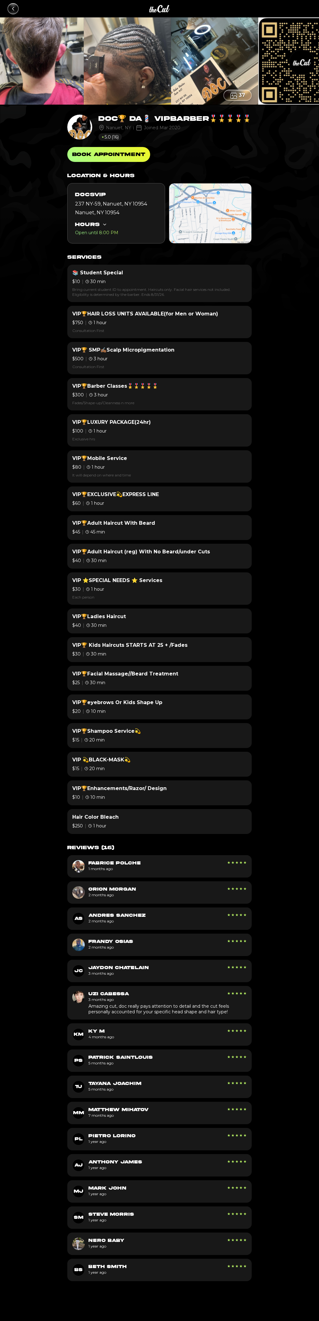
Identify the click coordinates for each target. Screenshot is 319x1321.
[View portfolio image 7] (254, 61)
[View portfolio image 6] (167, 61)
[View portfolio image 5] (80, 61)
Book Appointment (108, 154)
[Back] (13, 8)
